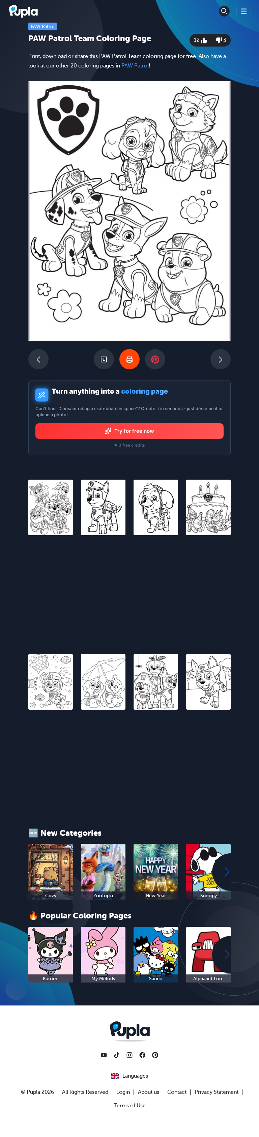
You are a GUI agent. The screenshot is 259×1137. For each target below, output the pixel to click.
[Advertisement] (129, 590)
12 (197, 40)
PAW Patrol (43, 26)
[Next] (220, 359)
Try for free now (134, 431)
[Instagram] (129, 1055)
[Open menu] (243, 11)
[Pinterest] (155, 1055)
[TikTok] (117, 1055)
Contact (176, 1092)
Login (123, 1092)
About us (148, 1092)
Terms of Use (130, 1106)
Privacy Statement (216, 1092)
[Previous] (38, 359)
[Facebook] (142, 1055)
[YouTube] (104, 1055)
